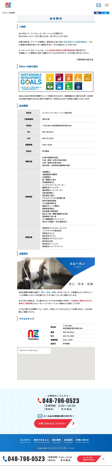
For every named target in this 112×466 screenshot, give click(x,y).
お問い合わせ (82, 439)
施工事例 (56, 439)
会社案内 (68, 439)
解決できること (41, 439)
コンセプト (25, 439)
